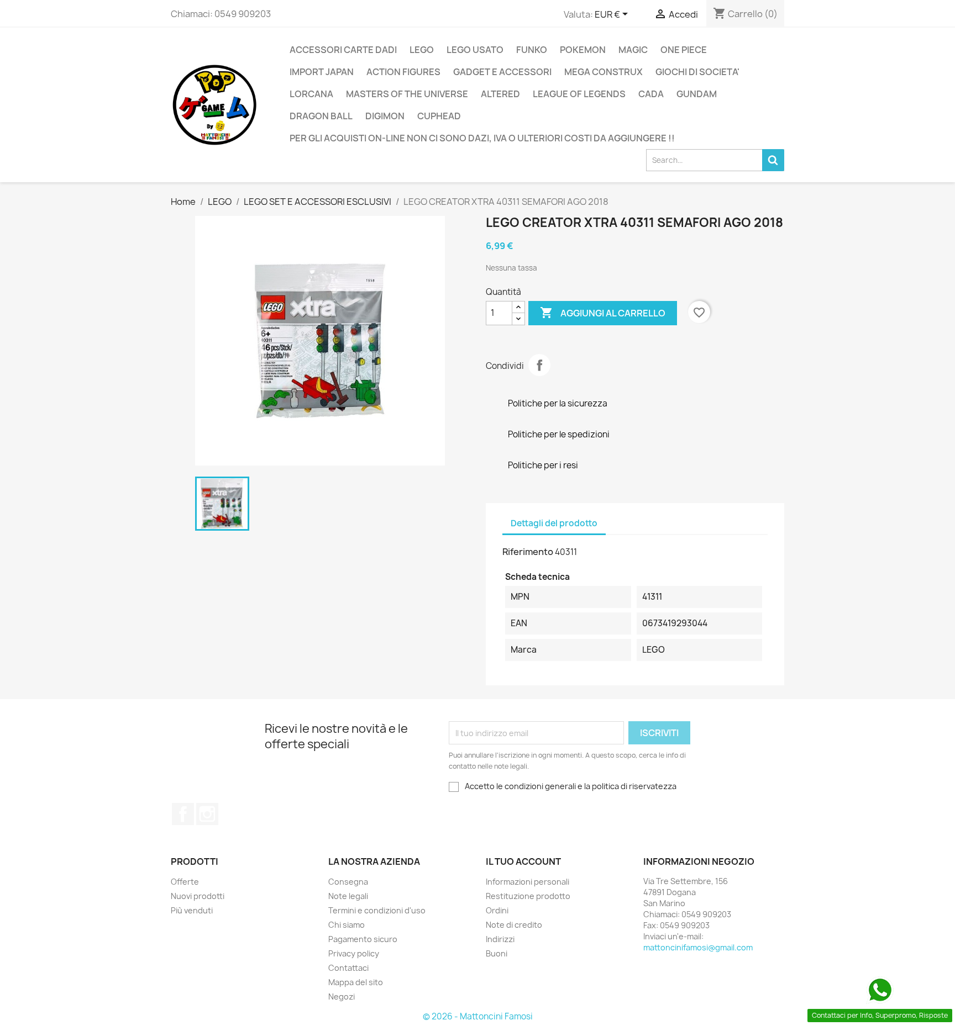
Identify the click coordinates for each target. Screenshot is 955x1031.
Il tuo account (523, 861)
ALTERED (500, 94)
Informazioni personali (527, 881)
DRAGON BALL (321, 116)
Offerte (185, 881)
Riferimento (527, 551)
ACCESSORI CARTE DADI (343, 50)
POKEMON (583, 50)
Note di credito (514, 924)
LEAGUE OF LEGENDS (579, 94)
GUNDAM (696, 94)
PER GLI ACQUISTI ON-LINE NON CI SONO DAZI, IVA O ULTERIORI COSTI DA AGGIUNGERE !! (482, 138)
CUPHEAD (439, 116)
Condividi (539, 365)
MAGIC (633, 50)
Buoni (496, 953)
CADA (651, 94)
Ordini (497, 910)
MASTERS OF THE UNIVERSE (407, 94)
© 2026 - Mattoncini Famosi (478, 1016)
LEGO (422, 50)
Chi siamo (346, 924)
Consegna (348, 881)
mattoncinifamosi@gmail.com (698, 947)
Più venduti (192, 910)
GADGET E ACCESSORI (502, 72)
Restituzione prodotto (528, 896)
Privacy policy (353, 953)
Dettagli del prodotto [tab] (554, 523)
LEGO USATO (475, 50)
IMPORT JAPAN (322, 72)
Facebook (183, 814)
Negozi (341, 996)
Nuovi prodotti (197, 896)
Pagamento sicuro (362, 939)
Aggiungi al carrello (602, 312)
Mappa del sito (355, 982)
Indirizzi (500, 939)
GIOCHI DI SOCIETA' (697, 72)
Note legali (348, 896)
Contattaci (348, 968)
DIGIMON (385, 116)
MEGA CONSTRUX (603, 72)
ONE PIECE (683, 50)
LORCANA (311, 94)
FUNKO (531, 50)
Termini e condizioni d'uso (377, 910)
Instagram (207, 814)
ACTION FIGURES (403, 72)
